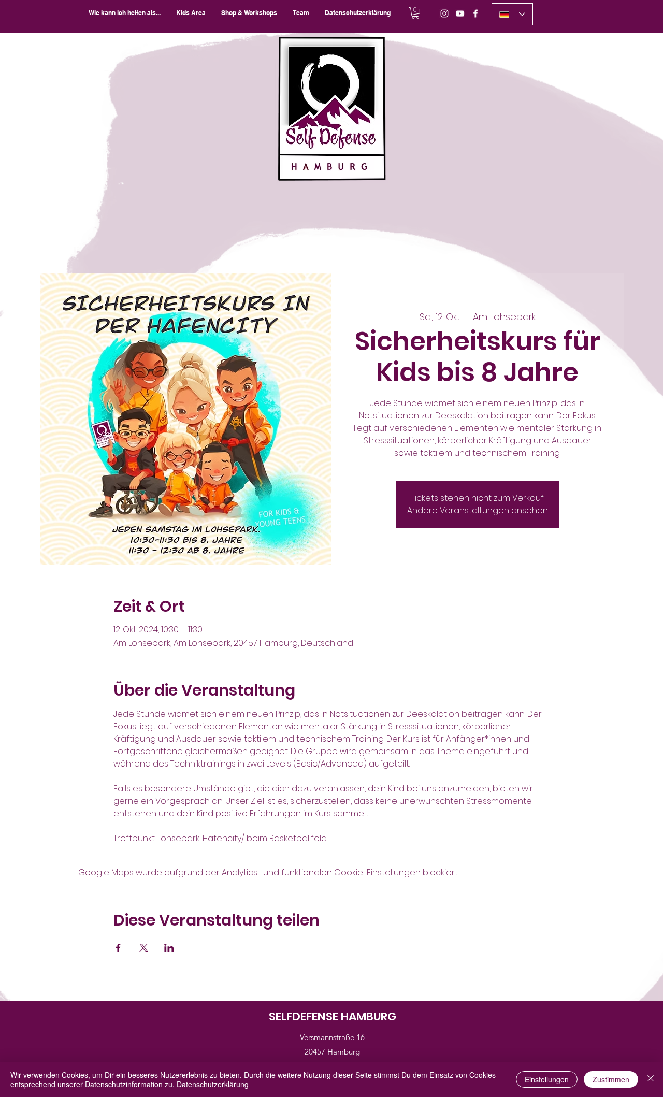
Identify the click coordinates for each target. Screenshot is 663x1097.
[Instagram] (444, 13)
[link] (415, 13)
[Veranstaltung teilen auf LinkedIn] (169, 948)
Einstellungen (547, 1079)
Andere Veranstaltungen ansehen (477, 510)
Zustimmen (611, 1079)
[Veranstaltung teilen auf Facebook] (118, 948)
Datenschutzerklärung (213, 1084)
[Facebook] (475, 13)
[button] (249, 13)
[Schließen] (650, 1079)
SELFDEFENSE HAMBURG (332, 1016)
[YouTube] (460, 13)
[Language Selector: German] (512, 14)
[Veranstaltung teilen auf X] (144, 948)
